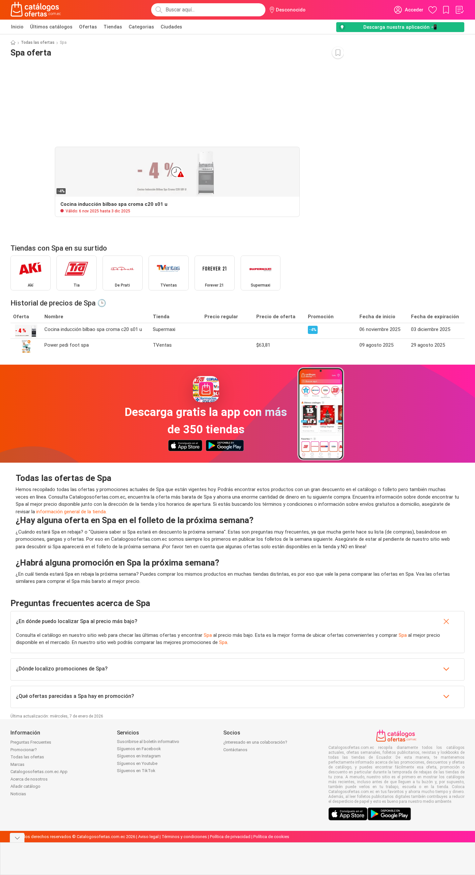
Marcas (17, 764)
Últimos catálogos (51, 27)
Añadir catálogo (25, 786)
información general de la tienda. (71, 512)
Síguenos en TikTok (136, 770)
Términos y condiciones (184, 836)
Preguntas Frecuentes (30, 742)
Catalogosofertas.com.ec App (39, 771)
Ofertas (88, 27)
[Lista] (459, 10)
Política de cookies (271, 836)
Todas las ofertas (38, 42)
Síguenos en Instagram (139, 755)
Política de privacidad (230, 836)
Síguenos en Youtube (137, 763)
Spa (208, 635)
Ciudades (171, 27)
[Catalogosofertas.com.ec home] (35, 10)
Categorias (141, 27)
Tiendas (112, 27)
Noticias (18, 793)
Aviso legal (148, 836)
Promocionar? (23, 749)
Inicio (17, 27)
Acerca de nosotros (29, 779)
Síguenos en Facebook (139, 748)
